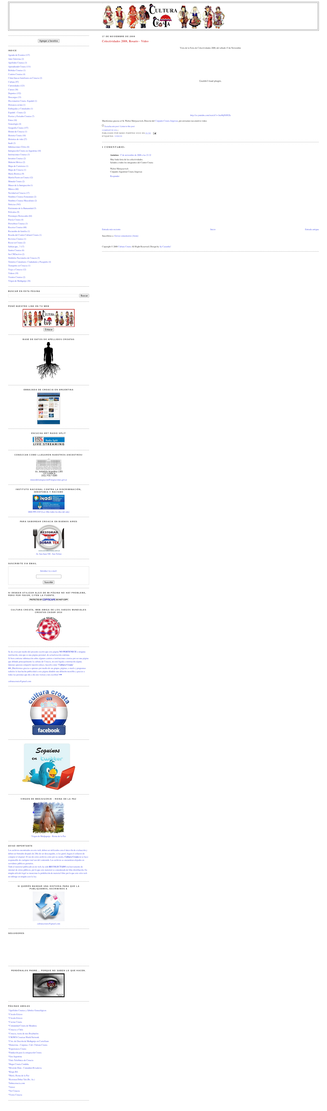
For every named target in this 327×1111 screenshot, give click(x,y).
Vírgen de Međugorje (17, 280)
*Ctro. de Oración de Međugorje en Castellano (28, 1041)
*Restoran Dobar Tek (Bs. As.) (21, 1079)
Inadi (10, 143)
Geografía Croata (15, 127)
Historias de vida (15, 139)
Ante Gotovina (14, 58)
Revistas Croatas (15, 238)
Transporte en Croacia (17, 265)
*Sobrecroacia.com (16, 1083)
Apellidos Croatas (16, 62)
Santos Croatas (14, 250)
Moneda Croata (15, 181)
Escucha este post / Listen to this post (120, 126)
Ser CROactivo (14, 254)
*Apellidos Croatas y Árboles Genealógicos (27, 1010)
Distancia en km (15, 104)
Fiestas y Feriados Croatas (19, 116)
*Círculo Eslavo (15, 1014)
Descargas (12, 97)
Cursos (11, 89)
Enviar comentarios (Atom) (126, 235)
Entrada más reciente (111, 229)
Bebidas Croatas (15, 70)
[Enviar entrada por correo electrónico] (154, 133)
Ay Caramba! (165, 246)
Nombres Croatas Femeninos (20, 196)
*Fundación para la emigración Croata (25, 1052)
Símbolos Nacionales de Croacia (22, 257)
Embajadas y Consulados (19, 108)
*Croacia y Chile (15, 1029)
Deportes (12, 93)
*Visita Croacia (15, 1094)
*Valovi (11, 1087)
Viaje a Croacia (15, 269)
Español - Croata (15, 112)
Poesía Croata (14, 219)
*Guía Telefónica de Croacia (20, 1060)
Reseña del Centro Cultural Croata (23, 234)
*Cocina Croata (15, 1021)
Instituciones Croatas (17, 154)
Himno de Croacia (16, 131)
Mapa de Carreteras (16, 166)
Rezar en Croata (15, 242)
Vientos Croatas (15, 277)
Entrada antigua (312, 229)
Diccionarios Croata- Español (21, 100)
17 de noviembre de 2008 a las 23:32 (135, 154)
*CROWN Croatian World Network (23, 1037)
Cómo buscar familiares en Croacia (23, 77)
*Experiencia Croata (17, 1048)
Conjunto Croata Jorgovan (166, 120)
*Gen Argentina (15, 1056)
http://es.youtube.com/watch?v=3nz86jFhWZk (210, 115)
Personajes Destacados (18, 215)
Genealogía (13, 123)
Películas (12, 211)
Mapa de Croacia (15, 169)
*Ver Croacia (14, 1090)
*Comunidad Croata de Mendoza (22, 1025)
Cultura (11, 81)
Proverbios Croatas (16, 223)
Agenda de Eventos (16, 54)
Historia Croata (15, 135)
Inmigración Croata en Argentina (22, 150)
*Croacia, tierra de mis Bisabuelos (23, 1033)
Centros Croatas (15, 74)
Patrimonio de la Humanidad (20, 208)
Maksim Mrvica (15, 162)
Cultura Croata (124, 246)
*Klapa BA (13, 1071)
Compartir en (109, 130)
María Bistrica (14, 173)
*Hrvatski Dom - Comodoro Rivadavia (25, 1067)
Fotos (10, 120)
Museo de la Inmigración (19, 185)
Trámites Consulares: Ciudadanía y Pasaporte (28, 261)
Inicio (212, 229)
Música (11, 188)
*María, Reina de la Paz (18, 1075)
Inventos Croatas (15, 158)
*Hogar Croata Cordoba (18, 1064)
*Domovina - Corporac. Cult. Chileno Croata (27, 1044)
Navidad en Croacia (17, 192)
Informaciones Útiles (17, 146)
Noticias (12, 204)
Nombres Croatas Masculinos (21, 200)
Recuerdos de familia (17, 231)
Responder (114, 176)
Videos (118, 136)
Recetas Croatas (15, 227)
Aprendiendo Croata (17, 66)
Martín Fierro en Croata (18, 177)
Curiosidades (14, 85)
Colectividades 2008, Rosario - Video (125, 41)
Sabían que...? (14, 246)
